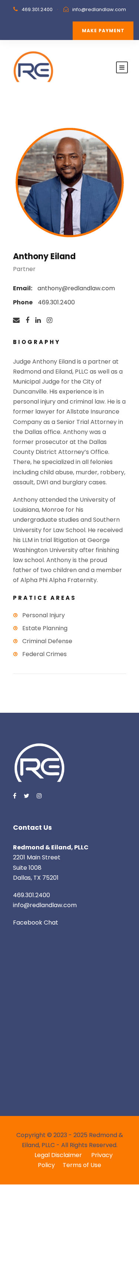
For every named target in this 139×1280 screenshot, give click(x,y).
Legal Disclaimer (58, 1155)
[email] (16, 320)
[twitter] (26, 796)
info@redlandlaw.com (99, 9)
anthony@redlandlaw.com (76, 288)
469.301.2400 (37, 9)
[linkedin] (38, 320)
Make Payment (103, 30)
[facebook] (27, 320)
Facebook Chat (35, 922)
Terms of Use (82, 1165)
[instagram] (49, 320)
